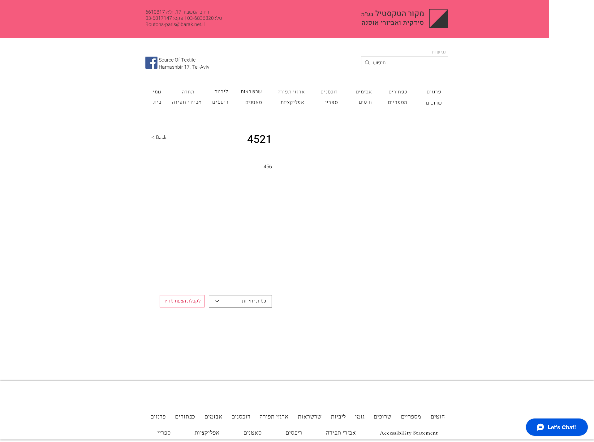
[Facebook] (151, 63)
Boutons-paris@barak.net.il (175, 24)
